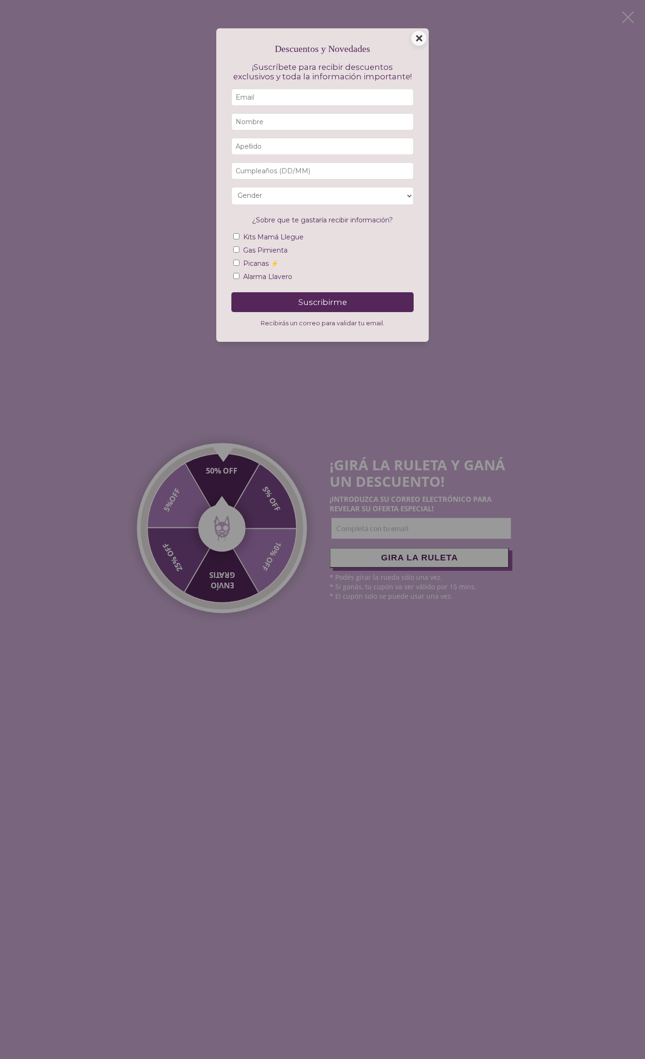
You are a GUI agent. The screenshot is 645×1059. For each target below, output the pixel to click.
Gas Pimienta (265, 250)
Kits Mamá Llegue (273, 237)
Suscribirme (322, 302)
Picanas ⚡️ (261, 263)
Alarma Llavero (267, 276)
